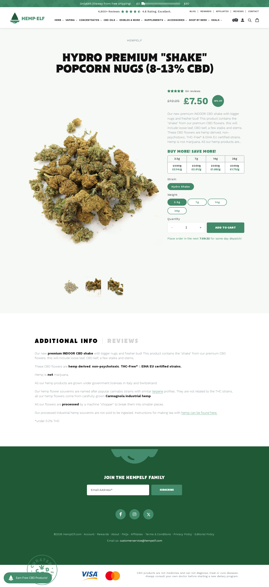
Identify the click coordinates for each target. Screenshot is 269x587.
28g (177, 210)
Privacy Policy (182, 534)
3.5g (177, 202)
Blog (193, 11)
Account (89, 534)
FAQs (125, 534)
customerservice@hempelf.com (141, 540)
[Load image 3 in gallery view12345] (115, 287)
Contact (253, 11)
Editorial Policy (204, 534)
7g (197, 202)
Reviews (238, 11)
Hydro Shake (180, 186)
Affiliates (222, 11)
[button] (59, 20)
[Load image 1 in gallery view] (71, 287)
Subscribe (167, 489)
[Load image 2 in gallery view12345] (93, 287)
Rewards (206, 11)
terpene (157, 391)
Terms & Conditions (158, 534)
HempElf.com (72, 534)
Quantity (173, 219)
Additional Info (66, 341)
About (115, 534)
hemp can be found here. (199, 413)
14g (217, 202)
